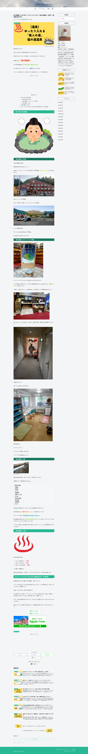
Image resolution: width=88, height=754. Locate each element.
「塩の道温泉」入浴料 (25, 104)
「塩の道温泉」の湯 (26, 103)
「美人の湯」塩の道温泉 (26, 97)
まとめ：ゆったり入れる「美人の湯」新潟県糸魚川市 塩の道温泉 (34, 106)
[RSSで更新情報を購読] (36, 664)
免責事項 (73, 749)
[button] (34, 657)
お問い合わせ (58, 749)
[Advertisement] (34, 84)
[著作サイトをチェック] (32, 664)
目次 (32, 95)
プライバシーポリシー (67, 749)
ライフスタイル (17, 631)
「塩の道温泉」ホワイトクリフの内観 (29, 101)
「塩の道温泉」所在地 (26, 99)
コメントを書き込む (34, 739)
